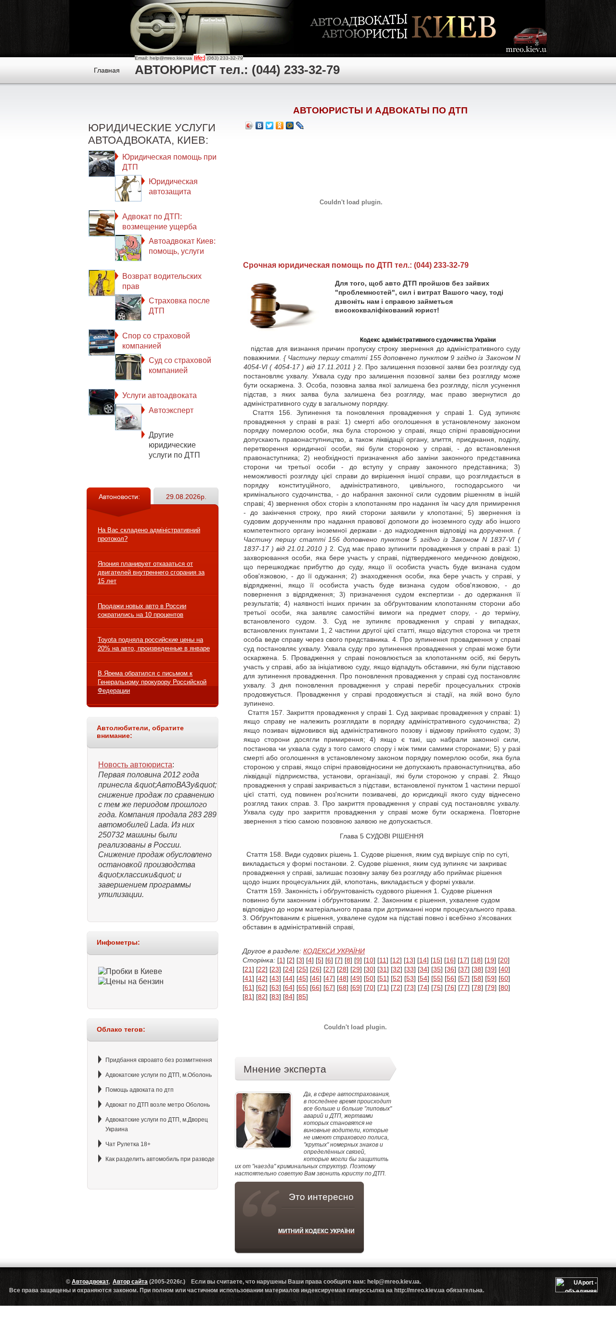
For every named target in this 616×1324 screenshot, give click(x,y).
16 (450, 960)
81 (248, 996)
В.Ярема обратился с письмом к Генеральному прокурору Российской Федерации (152, 682)
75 (437, 987)
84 (289, 996)
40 (504, 969)
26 (316, 969)
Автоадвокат (90, 1281)
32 (396, 969)
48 (342, 978)
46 (316, 978)
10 (369, 960)
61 (248, 987)
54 (423, 978)
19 (490, 960)
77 (464, 987)
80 (504, 987)
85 (302, 996)
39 (491, 969)
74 (423, 987)
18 (477, 960)
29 (356, 969)
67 (329, 987)
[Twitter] (270, 125)
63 (275, 987)
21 (248, 969)
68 (342, 987)
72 (396, 987)
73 (410, 987)
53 (410, 978)
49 (356, 978)
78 (477, 987)
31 (383, 969)
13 (409, 960)
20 (504, 960)
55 (437, 978)
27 (329, 969)
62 (262, 987)
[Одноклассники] (280, 125)
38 (477, 969)
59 (491, 978)
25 (302, 969)
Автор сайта (130, 1281)
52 (396, 978)
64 (289, 987)
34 (423, 969)
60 (504, 978)
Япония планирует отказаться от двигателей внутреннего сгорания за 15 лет (151, 572)
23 (275, 969)
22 (262, 969)
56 (450, 978)
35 (437, 969)
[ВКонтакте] (260, 125)
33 (410, 969)
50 (369, 978)
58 (477, 978)
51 (383, 978)
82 (262, 996)
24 (289, 969)
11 (382, 960)
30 (369, 969)
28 (342, 969)
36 (450, 969)
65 (302, 987)
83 (275, 996)
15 (436, 960)
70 (369, 987)
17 (463, 960)
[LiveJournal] (300, 125)
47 (329, 978)
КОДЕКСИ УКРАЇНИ (334, 951)
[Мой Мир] (290, 125)
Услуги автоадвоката (159, 395)
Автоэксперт (171, 410)
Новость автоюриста (135, 765)
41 (248, 978)
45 (302, 978)
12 (396, 960)
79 (491, 987)
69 (356, 987)
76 (450, 987)
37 (464, 969)
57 (464, 978)
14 (423, 960)
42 (262, 978)
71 (383, 987)
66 (316, 987)
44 (289, 978)
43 (275, 978)
